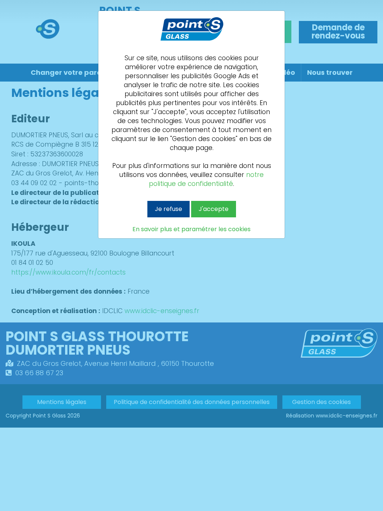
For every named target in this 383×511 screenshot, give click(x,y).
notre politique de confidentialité (206, 179)
